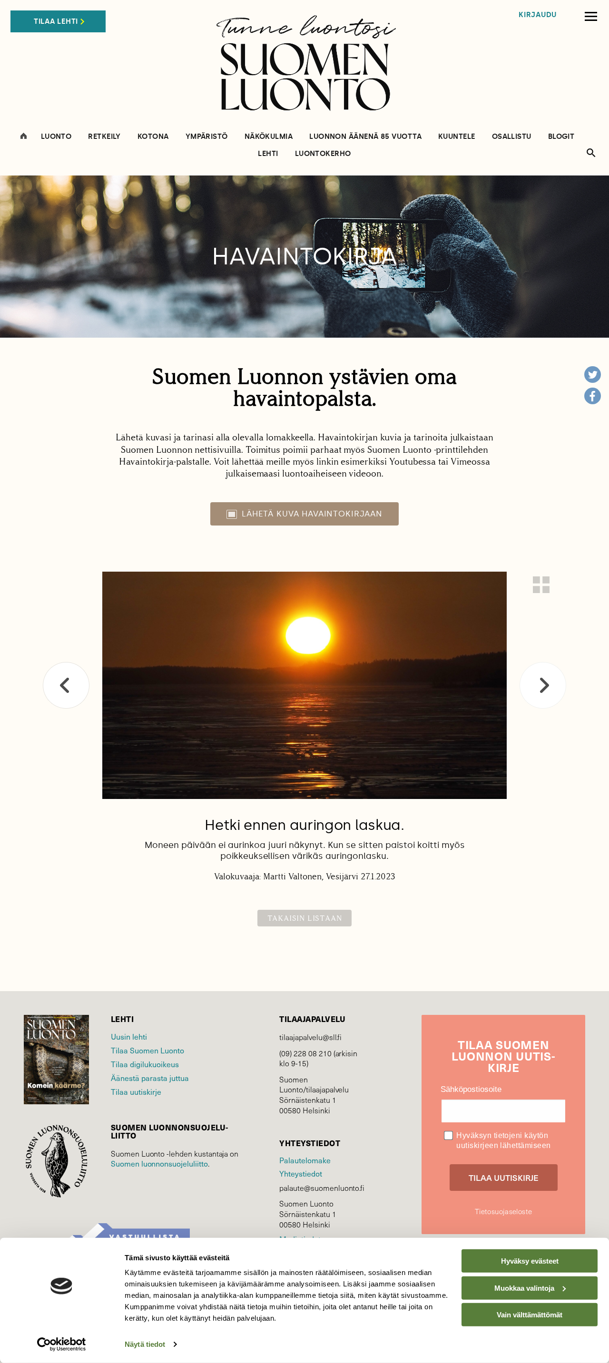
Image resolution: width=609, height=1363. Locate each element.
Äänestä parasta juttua (150, 1077)
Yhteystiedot (300, 1173)
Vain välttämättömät (529, 1315)
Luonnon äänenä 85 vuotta (365, 136)
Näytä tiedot (145, 1344)
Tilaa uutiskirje (136, 1091)
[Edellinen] (66, 685)
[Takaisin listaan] (541, 584)
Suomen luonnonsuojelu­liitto (159, 1163)
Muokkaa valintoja (524, 1288)
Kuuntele (456, 136)
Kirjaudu (538, 15)
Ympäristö (207, 136)
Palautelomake (304, 1160)
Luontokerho (323, 153)
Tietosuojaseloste (503, 1211)
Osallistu (511, 136)
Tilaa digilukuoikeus (145, 1064)
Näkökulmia (269, 136)
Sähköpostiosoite (471, 1089)
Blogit (561, 136)
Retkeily (104, 136)
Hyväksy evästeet (530, 1261)
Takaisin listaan (304, 918)
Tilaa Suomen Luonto (147, 1050)
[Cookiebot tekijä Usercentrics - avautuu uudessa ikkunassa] (61, 1344)
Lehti (268, 153)
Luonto (56, 136)
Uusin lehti (129, 1036)
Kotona (153, 136)
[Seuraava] (543, 685)
